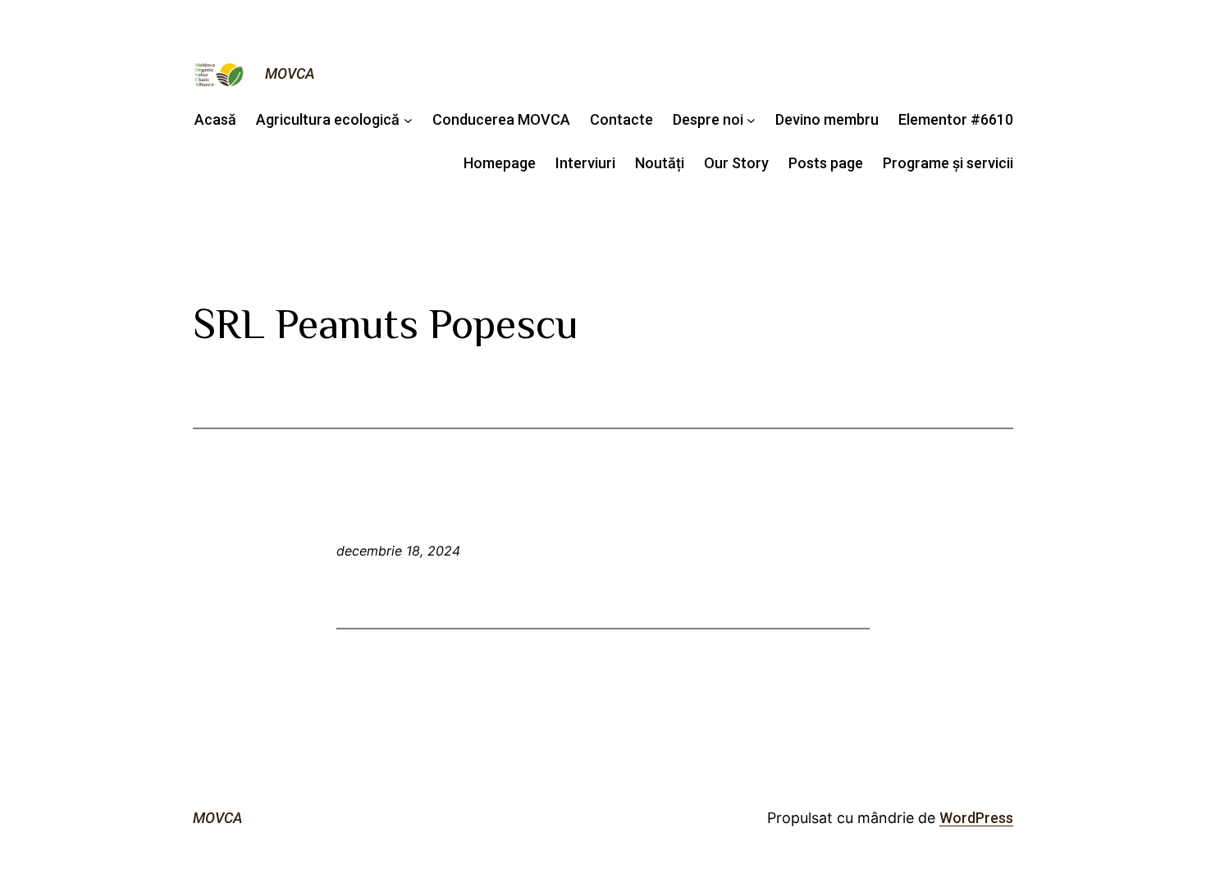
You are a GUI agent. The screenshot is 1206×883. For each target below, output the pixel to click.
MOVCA (290, 73)
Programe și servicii (948, 163)
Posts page (825, 163)
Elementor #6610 (955, 119)
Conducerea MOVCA (501, 119)
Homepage (500, 163)
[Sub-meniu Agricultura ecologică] (408, 120)
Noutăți (659, 163)
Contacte (621, 119)
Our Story (736, 163)
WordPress (976, 817)
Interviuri (585, 163)
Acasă (215, 119)
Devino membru (827, 119)
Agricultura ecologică (328, 119)
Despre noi (708, 119)
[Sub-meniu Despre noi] (751, 120)
